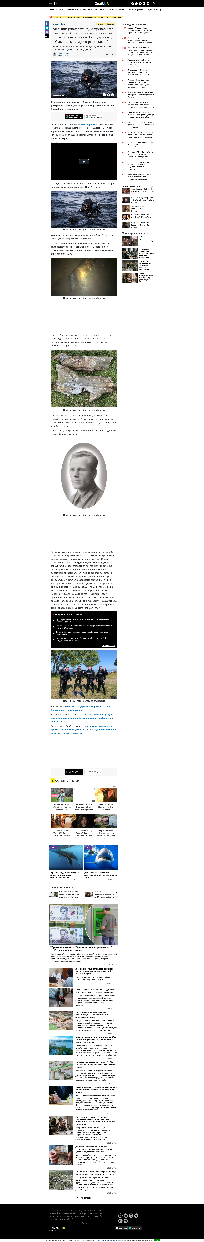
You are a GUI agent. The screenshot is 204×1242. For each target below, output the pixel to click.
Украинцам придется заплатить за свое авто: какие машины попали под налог (82, 620)
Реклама (77, 1223)
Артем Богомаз (63, 53)
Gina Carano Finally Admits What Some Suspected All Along (83, 833)
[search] (154, 3)
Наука (149, 10)
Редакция (85, 1223)
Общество (121, 10)
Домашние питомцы (76, 10)
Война (111, 10)
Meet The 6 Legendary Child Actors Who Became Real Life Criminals (142, 200)
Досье (62, 10)
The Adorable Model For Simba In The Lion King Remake (140, 208)
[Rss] (140, 3)
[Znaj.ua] (102, 3)
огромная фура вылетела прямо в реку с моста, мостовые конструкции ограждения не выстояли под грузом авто (84, 729)
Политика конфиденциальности (60, 1223)
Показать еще (108, 646)
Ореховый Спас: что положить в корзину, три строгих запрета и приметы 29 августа (83, 627)
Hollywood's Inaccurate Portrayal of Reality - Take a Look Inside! (141, 225)
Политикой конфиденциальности (108, 1240)
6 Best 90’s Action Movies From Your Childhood (106, 807)
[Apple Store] (121, 1228)
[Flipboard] (144, 3)
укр (50, 3)
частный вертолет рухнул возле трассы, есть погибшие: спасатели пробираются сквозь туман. (82, 718)
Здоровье (140, 10)
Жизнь (103, 10)
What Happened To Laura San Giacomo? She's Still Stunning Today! (142, 191)
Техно (130, 10)
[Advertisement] (84, 317)
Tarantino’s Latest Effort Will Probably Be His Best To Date (62, 833)
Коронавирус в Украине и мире (95, 17)
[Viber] (136, 3)
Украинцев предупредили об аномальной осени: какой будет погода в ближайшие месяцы (82, 639)
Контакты (93, 1223)
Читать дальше (84, 1198)
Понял (157, 1240)
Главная (53, 10)
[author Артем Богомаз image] (55, 54)
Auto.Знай (92, 10)
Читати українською (105, 24)
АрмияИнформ (86, 124)
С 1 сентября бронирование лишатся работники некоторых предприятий (81, 633)
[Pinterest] (148, 3)
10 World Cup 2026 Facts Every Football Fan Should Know (62, 807)
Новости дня (115, 17)
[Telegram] (132, 3)
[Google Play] (135, 1228)
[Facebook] (47, 23)
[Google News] (136, 1215)
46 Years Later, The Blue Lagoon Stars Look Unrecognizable (84, 807)
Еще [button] (156, 10)
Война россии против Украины (67, 17)
